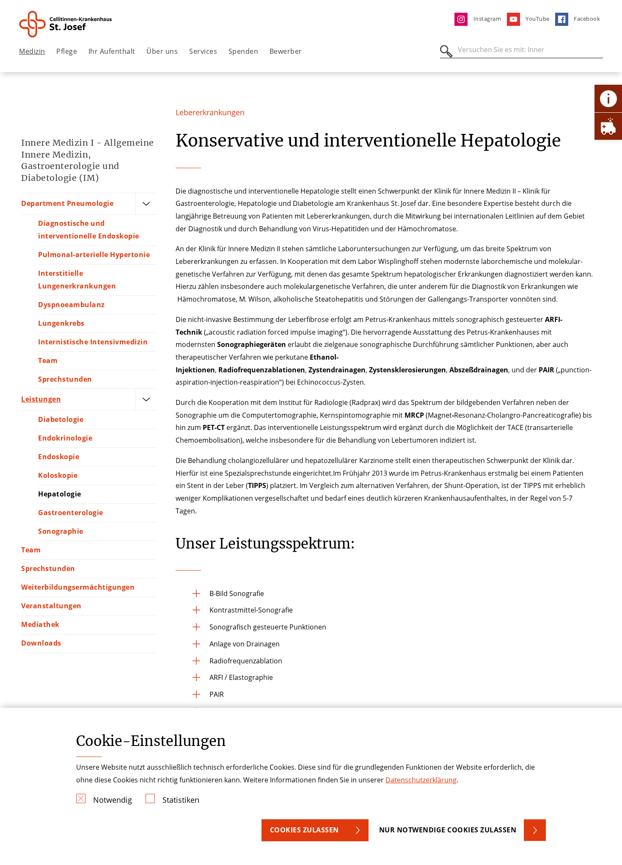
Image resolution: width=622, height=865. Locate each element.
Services (203, 51)
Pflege (66, 51)
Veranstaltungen (51, 605)
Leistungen (41, 399)
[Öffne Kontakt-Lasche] (608, 98)
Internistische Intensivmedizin (93, 342)
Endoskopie (58, 456)
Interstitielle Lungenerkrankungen (77, 280)
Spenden (243, 51)
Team (48, 360)
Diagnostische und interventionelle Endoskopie (88, 230)
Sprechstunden (65, 379)
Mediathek (40, 624)
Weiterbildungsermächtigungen (78, 587)
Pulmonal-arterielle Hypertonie (94, 254)
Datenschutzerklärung (421, 780)
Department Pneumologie (67, 203)
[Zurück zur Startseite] (66, 24)
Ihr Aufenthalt (111, 51)
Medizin (32, 51)
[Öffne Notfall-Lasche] (608, 126)
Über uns (162, 51)
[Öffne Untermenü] (146, 203)
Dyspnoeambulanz (71, 304)
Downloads (41, 643)
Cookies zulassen (304, 830)
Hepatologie (59, 494)
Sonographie (60, 531)
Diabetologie (60, 419)
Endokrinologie (65, 438)
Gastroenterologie (70, 512)
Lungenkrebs (61, 323)
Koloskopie (57, 475)
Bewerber (286, 51)
